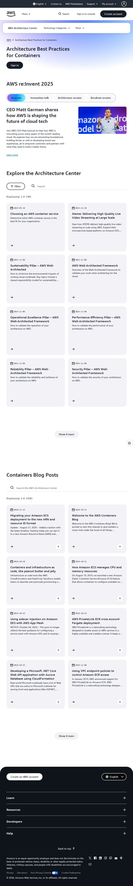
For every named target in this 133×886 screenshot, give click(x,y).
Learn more (12, 154)
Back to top (64, 848)
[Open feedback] (129, 443)
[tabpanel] (66, 132)
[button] (113, 13)
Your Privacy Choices (40, 872)
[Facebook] (95, 858)
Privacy (10, 872)
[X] (90, 858)
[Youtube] (116, 858)
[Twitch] (110, 858)
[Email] (90, 865)
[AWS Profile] (124, 3)
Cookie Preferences (71, 872)
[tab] (16, 97)
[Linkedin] (100, 858)
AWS (8, 40)
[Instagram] (105, 858)
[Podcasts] (121, 858)
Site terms (22, 872)
